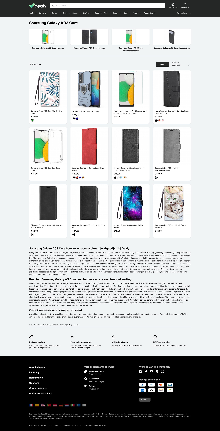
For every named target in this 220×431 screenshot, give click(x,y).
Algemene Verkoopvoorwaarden (96, 425)
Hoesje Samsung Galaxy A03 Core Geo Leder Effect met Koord (172, 112)
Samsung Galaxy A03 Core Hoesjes (48, 48)
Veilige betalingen (120, 342)
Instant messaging (96, 381)
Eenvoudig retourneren (81, 342)
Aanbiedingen (37, 367)
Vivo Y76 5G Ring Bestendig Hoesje (85, 111)
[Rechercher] (53, 5)
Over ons (34, 383)
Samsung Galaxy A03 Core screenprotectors (131, 49)
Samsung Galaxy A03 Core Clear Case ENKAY (45, 169)
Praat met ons (95, 374)
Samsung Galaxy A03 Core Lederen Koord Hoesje (88, 169)
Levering (34, 372)
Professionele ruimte (40, 393)
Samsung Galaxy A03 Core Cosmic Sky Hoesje (128, 226)
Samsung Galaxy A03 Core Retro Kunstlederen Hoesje (167, 169)
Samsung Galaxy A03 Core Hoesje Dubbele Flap (88, 226)
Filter (162, 64)
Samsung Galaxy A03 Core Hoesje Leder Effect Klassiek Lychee (129, 169)
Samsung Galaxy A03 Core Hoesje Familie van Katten (170, 226)
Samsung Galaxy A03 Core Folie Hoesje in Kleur (46, 112)
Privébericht (94, 389)
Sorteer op (175, 62)
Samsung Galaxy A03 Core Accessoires (172, 48)
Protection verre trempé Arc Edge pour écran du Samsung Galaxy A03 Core (130, 112)
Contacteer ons (38, 388)
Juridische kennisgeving (72, 425)
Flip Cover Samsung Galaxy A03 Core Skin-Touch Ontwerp (47, 226)
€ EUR (143, 400)
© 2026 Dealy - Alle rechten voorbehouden (44, 425)
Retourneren (36, 377)
